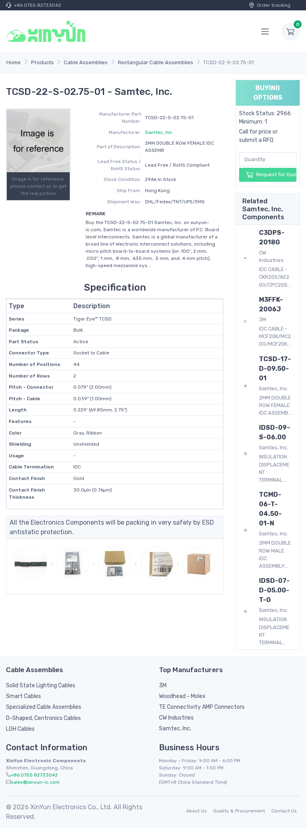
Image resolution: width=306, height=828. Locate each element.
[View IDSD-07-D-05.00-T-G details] (245, 611)
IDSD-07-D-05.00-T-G (274, 590)
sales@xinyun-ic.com (35, 782)
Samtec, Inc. (159, 132)
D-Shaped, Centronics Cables (43, 718)
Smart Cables (23, 696)
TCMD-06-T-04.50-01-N (270, 509)
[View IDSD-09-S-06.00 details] (245, 453)
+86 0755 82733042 (37, 5)
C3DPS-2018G (271, 237)
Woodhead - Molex (182, 696)
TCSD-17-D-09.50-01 (275, 368)
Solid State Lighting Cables (40, 685)
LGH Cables (20, 729)
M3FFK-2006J (271, 304)
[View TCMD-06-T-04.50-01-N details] (245, 530)
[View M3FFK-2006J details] (245, 321)
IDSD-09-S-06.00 (274, 432)
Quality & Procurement (239, 811)
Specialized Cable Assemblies (43, 707)
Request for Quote (276, 174)
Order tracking (273, 5)
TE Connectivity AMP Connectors (202, 707)
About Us (196, 811)
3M (163, 685)
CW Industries (176, 717)
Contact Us (284, 811)
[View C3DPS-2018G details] (245, 258)
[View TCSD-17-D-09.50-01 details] (245, 385)
